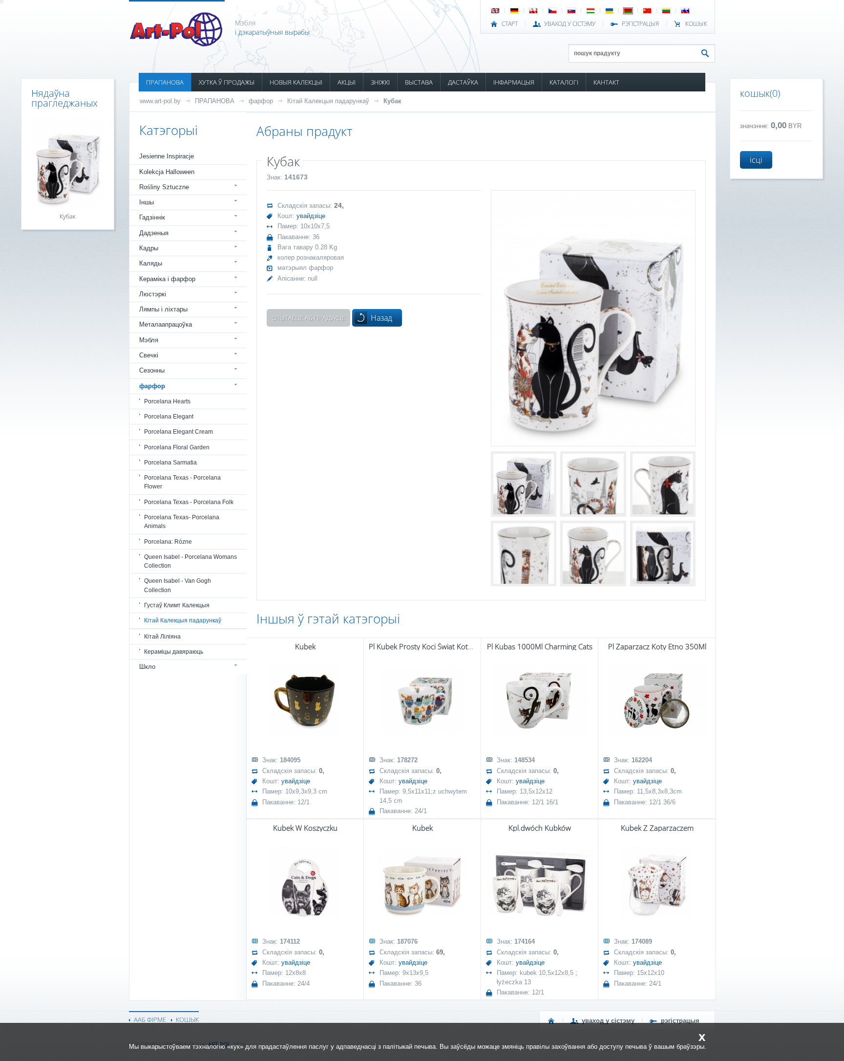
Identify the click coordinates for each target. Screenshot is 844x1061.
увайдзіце (310, 216)
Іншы (146, 202)
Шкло (147, 666)
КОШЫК (696, 24)
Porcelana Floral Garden (177, 447)
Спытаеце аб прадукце (308, 317)
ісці (756, 160)
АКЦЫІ (347, 82)
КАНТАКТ (606, 82)
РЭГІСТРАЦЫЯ (640, 24)
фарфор (261, 101)
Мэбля (148, 340)
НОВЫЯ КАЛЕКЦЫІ (296, 82)
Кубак (392, 101)
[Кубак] (593, 318)
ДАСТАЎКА (463, 82)
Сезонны (152, 370)
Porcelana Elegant (168, 416)
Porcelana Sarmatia (170, 462)
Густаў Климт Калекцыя (177, 605)
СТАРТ (510, 24)
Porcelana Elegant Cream (178, 431)
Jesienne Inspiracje (166, 156)
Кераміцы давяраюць (173, 651)
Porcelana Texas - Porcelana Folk (188, 502)
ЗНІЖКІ (380, 82)
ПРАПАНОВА (165, 82)
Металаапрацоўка (165, 324)
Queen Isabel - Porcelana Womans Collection (190, 561)
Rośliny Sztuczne (164, 187)
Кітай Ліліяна (162, 636)
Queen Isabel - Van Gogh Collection (177, 585)
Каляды (150, 263)
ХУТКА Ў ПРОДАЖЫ (226, 82)
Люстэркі (152, 294)
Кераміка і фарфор (167, 279)
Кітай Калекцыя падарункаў (328, 101)
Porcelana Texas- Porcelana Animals (181, 522)
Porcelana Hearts (167, 401)
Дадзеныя (154, 233)
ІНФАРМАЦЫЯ (513, 82)
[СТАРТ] (551, 1020)
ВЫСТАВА (419, 82)
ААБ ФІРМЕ (150, 1019)
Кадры (148, 248)
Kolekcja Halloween (166, 172)
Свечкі (148, 355)
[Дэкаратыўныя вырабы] (177, 43)
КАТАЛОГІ (563, 82)
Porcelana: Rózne (168, 541)
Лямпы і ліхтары (163, 309)
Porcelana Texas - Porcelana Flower (182, 482)
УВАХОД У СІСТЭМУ (569, 24)
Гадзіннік (152, 217)
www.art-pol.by (160, 101)
